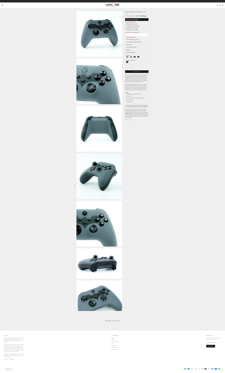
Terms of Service (115, 347)
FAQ (112, 343)
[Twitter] (130, 119)
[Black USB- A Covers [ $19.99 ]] (134, 57)
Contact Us (114, 339)
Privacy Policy (114, 345)
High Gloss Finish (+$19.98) (133, 26)
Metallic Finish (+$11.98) (132, 30)
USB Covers (128, 55)
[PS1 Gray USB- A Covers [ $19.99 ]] (127, 57)
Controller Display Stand (130, 60)
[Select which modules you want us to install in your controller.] (134, 37)
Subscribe (210, 346)
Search (113, 337)
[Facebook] (4, 359)
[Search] (220, 5)
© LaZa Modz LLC (9, 368)
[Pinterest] (132, 119)
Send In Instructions (115, 341)
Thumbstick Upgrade (137, 37)
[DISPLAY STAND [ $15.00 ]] (127, 62)
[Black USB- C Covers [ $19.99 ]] (138, 57)
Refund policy (114, 349)
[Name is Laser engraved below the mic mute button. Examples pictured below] (138, 32)
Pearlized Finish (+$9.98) (132, 28)
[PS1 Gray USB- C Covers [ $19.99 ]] (131, 57)
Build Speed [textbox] (128, 50)
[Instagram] (9, 359)
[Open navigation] (2, 5)
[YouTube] (12, 359)
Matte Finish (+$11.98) (132, 24)
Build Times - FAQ (112, 1)
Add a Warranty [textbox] (129, 44)
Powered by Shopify (8, 369)
